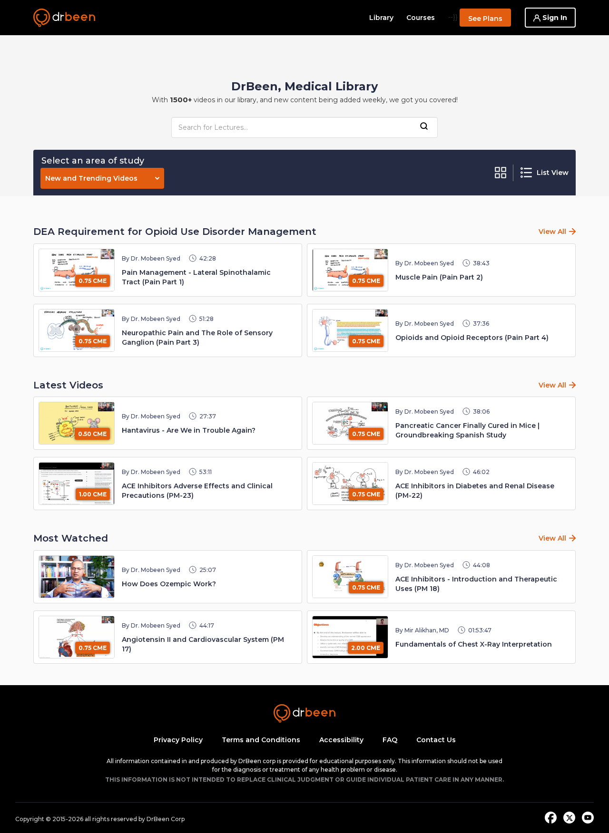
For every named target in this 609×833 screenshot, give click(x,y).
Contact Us (436, 740)
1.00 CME (93, 494)
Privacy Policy (178, 740)
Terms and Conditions (261, 740)
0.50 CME (92, 433)
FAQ (390, 740)
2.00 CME (365, 647)
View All (552, 231)
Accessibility (341, 740)
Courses (420, 17)
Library (381, 17)
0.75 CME (93, 280)
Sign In (553, 17)
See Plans (485, 18)
